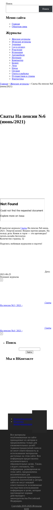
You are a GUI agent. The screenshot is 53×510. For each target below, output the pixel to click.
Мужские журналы (21, 41)
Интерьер (16, 57)
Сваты (23, 228)
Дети (14, 65)
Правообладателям (23, 419)
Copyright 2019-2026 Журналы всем (26, 507)
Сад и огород (18, 47)
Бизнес (15, 63)
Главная (16, 24)
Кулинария (17, 52)
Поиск (9, 3)
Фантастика (18, 79)
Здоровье (16, 44)
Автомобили (18, 55)
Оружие (16, 71)
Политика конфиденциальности (24, 422)
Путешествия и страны (23, 76)
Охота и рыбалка (20, 73)
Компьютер (17, 60)
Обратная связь (19, 26)
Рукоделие (17, 49)
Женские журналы (21, 39)
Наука (15, 68)
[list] (26, 306)
